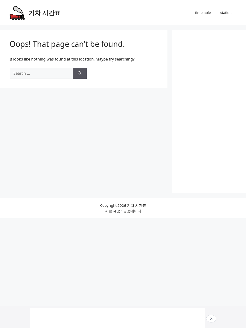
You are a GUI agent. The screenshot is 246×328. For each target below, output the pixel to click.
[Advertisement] (209, 111)
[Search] (80, 73)
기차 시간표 (45, 12)
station (226, 12)
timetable (203, 12)
